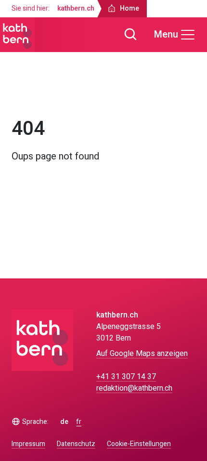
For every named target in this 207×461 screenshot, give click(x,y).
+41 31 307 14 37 (126, 376)
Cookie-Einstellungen (139, 444)
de (64, 422)
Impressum (28, 444)
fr (78, 422)
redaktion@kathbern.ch (134, 388)
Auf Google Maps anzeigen (142, 353)
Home (30, 95)
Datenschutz (76, 444)
